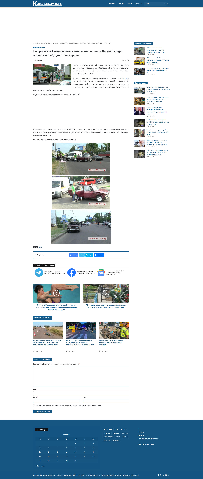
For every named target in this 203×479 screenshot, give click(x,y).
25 (93, 456)
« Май (37, 466)
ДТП (40, 247)
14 (57, 452)
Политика (125, 433)
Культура (107, 433)
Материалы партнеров (146, 444)
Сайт (84, 397)
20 (48, 456)
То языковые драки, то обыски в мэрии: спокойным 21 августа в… (158, 70)
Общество (116, 433)
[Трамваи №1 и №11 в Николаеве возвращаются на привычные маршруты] (114, 330)
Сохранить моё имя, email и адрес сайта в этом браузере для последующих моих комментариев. (68, 405)
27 (48, 461)
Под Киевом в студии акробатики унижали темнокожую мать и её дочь (158, 132)
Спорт (118, 436)
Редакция (141, 435)
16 (75, 452)
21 (57, 456)
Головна (141, 432)
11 (93, 448)
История (123, 429)
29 (66, 461)
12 (40, 452)
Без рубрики (108, 429)
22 (66, 456)
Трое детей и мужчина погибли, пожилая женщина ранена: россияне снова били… (158, 99)
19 (40, 456)
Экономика (116, 440)
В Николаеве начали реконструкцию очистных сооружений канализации (156, 50)
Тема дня (121, 3)
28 (57, 461)
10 (84, 448)
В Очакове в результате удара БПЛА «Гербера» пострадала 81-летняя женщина (157, 152)
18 (93, 452)
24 (84, 456)
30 (75, 461)
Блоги (116, 429)
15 (66, 452)
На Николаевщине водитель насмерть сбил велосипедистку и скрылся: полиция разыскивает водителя (47, 342)
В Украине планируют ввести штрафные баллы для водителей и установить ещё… (157, 142)
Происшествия (45, 43)
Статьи (129, 3)
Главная (112, 3)
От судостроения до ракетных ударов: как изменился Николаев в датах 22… (158, 89)
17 (84, 452)
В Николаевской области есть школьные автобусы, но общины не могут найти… (158, 60)
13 (48, 452)
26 (40, 461)
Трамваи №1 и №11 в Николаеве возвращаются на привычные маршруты (111, 342)
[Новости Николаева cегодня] (47, 3)
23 (75, 456)
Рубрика (137, 3)
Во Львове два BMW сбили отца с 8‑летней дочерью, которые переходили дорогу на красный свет (80, 342)
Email (35, 397)
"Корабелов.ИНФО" (69, 475)
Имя (35, 389)
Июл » (42, 466)
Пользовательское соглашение (148, 439)
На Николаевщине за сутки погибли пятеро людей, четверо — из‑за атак (158, 122)
